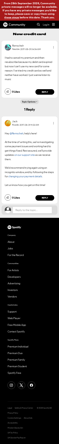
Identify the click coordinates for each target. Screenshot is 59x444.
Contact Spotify (16, 331)
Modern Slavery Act (15, 428)
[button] (53, 47)
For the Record (16, 255)
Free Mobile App (17, 325)
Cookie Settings (14, 418)
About (11, 242)
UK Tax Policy (13, 432)
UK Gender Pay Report (16, 437)
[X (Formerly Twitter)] (21, 385)
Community (17, 24)
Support (12, 311)
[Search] (38, 24)
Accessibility (13, 423)
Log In (46, 24)
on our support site (24, 155)
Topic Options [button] (29, 101)
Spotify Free (14, 373)
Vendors (12, 296)
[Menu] (53, 24)
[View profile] (8, 47)
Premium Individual (18, 346)
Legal (10, 408)
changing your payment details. (25, 176)
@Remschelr (16, 133)
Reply (45, 92)
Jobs (10, 248)
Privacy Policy (13, 413)
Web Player (14, 318)
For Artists (13, 270)
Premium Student (17, 366)
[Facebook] (31, 385)
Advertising (14, 283)
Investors (13, 290)
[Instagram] (11, 385)
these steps (11, 17)
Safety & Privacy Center (24, 408)
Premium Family (16, 359)
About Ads (28, 418)
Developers (14, 276)
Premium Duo (15, 353)
